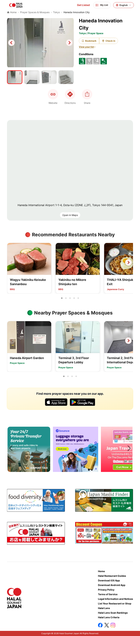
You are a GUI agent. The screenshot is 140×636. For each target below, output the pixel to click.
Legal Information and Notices (115, 598)
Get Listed (83, 5)
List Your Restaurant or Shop (114, 603)
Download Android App (111, 585)
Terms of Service (107, 594)
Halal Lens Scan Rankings (113, 612)
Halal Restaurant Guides (112, 575)
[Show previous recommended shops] (11, 262)
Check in (110, 40)
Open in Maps (70, 215)
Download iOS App (109, 580)
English (124, 5)
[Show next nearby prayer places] (128, 340)
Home (101, 571)
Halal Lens (104, 608)
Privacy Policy (106, 589)
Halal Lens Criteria (108, 617)
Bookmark (90, 40)
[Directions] (70, 94)
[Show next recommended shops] (128, 262)
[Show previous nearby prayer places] (11, 340)
